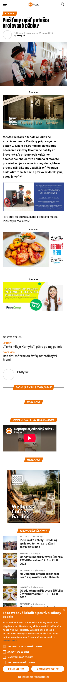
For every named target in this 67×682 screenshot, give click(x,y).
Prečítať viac (10, 640)
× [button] (64, 610)
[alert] (33, 644)
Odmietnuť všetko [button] (48, 668)
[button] (33, 676)
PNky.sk (21, 35)
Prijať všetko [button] (16, 668)
